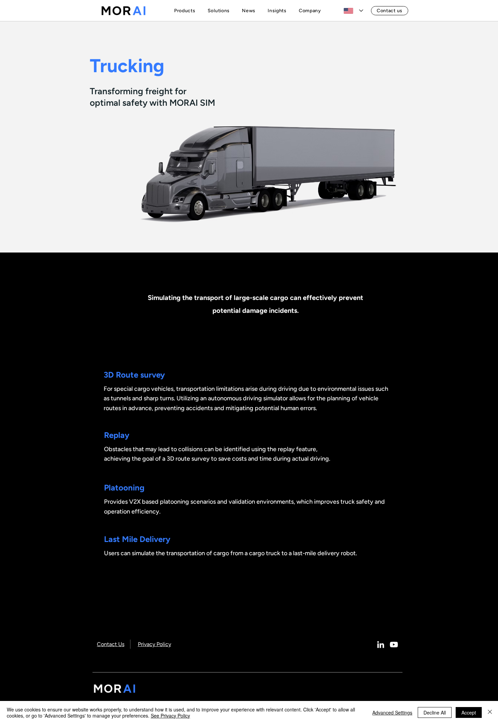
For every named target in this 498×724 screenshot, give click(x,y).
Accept (468, 712)
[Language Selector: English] (353, 10)
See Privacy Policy (170, 715)
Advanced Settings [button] (392, 712)
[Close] (490, 712)
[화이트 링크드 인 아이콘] (381, 644)
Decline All (434, 712)
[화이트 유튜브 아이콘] (394, 644)
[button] (186, 10)
